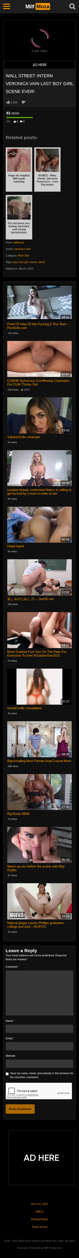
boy (15, 262)
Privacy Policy (39, 1219)
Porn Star (23, 255)
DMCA (39, 1211)
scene (33, 262)
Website (10, 1055)
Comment (12, 966)
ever (20, 262)
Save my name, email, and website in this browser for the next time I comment (41, 1075)
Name (10, 1020)
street (41, 262)
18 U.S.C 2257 (39, 1204)
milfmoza (18, 242)
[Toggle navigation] (6, 6)
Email (10, 1038)
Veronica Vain (22, 249)
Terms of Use (39, 1227)
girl (26, 262)
